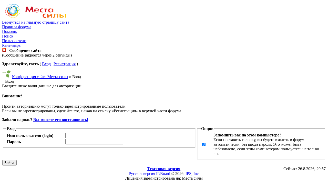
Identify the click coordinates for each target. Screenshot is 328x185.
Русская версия (142, 173)
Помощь (9, 31)
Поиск (7, 36)
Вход (46, 64)
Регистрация (65, 64)
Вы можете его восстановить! (60, 119)
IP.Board (163, 173)
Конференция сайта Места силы (40, 77)
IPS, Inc (192, 173)
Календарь (11, 45)
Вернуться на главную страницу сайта (35, 22)
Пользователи (14, 41)
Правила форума (16, 27)
